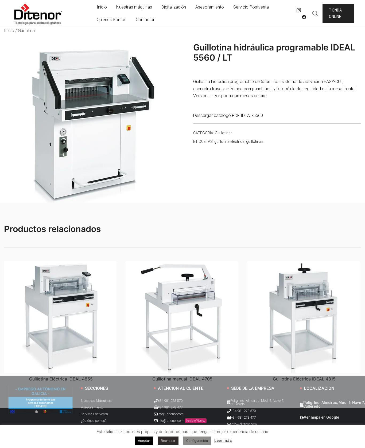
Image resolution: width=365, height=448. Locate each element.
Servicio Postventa (251, 7)
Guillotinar (27, 30)
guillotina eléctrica (229, 141)
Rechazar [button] (168, 441)
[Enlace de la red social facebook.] (304, 16)
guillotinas (254, 141)
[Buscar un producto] (315, 13)
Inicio (102, 7)
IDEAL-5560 (252, 115)
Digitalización (173, 7)
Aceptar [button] (144, 441)
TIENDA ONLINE (335, 13)
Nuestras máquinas (134, 7)
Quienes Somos (111, 19)
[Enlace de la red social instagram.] (299, 9)
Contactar (145, 19)
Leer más (223, 440)
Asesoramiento (209, 7)
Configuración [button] (197, 441)
